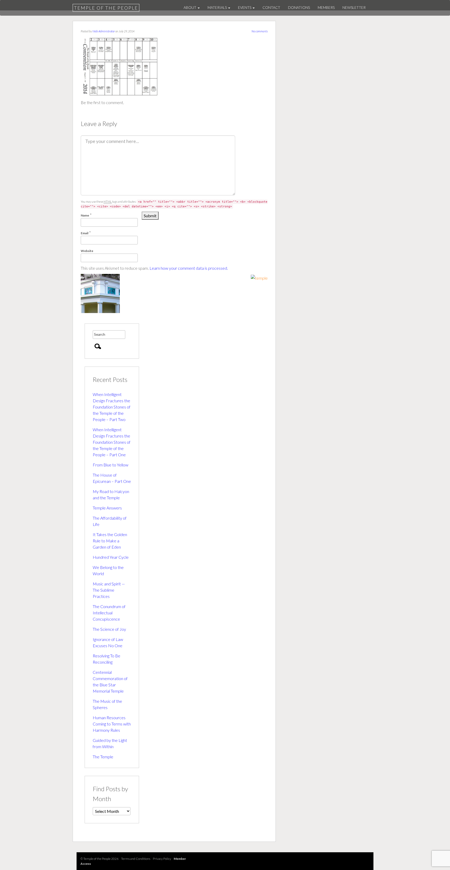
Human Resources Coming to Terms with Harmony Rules (112, 724)
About (190, 7)
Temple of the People (106, 8)
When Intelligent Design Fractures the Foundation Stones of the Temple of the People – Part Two (111, 407)
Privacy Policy (162, 859)
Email (84, 233)
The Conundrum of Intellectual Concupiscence (109, 612)
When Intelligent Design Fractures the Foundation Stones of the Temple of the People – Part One (111, 442)
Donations (299, 7)
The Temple (103, 756)
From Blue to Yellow (110, 464)
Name (85, 215)
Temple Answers (107, 507)
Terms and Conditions (135, 859)
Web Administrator (103, 31)
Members (326, 7)
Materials (218, 7)
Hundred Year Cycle (111, 557)
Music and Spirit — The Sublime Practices (109, 590)
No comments (260, 31)
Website (87, 251)
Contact (271, 7)
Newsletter (354, 7)
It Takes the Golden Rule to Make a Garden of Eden (110, 540)
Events (245, 7)
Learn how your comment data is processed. (188, 268)
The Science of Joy (109, 629)
